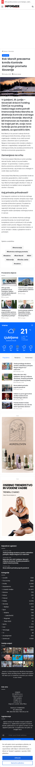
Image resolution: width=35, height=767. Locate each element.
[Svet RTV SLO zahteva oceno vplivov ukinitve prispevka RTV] (26, 281)
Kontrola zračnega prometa (18, 252)
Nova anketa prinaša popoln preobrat (21, 386)
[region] (17, 753)
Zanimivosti (6, 638)
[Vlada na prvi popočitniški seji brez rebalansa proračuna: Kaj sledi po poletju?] (9, 304)
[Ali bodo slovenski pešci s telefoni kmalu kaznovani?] (28, 650)
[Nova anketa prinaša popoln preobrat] (7, 388)
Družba (5, 583)
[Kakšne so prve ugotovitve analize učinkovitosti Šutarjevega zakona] (7, 396)
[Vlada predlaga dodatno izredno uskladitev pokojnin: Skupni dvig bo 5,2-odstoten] (7, 366)
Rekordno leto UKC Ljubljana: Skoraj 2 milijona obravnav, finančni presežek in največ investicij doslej (23, 377)
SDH (29, 256)
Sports (4, 624)
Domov (5, 51)
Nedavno (17, 357)
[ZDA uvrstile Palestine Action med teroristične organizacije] (28, 657)
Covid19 (5, 578)
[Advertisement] (17, 29)
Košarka (6, 612)
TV (3, 633)
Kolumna (5, 592)
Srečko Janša (23, 260)
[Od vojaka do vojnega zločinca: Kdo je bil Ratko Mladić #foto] (17, 651)
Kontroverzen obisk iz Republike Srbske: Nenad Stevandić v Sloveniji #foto (25, 313)
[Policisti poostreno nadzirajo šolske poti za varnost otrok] (28, 664)
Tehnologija (6, 630)
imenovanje (18, 248)
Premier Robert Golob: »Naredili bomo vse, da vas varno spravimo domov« (23, 405)
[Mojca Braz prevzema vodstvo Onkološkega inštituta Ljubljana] (6, 664)
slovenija (10, 260)
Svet (4, 627)
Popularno (6, 357)
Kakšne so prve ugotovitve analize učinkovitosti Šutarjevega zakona (23, 396)
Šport (4, 609)
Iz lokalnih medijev (8, 589)
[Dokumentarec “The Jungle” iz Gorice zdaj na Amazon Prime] (17, 657)
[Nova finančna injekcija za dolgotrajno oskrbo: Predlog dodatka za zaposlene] (6, 650)
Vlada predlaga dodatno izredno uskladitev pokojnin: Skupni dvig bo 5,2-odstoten (23, 366)
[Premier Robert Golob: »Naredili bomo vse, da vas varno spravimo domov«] (7, 405)
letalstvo (7, 256)
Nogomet (7, 618)
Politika (5, 601)
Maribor (6, 607)
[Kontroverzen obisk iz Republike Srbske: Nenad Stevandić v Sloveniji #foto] (26, 304)
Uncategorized (7, 635)
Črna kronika (6, 580)
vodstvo (18, 264)
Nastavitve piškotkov (17, 763)
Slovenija (11, 51)
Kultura (5, 595)
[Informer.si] (12, 6)
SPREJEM (18, 758)
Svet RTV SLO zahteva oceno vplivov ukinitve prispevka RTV (26, 289)
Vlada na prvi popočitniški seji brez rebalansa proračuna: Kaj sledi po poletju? (9, 313)
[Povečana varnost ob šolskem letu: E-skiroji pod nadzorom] (17, 664)
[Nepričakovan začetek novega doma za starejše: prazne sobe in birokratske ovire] (6, 657)
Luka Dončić (9, 615)
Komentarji (28, 357)
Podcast (5, 598)
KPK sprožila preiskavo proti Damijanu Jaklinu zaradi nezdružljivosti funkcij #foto (8, 291)
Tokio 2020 (7, 621)
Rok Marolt (19, 256)
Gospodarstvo (7, 586)
